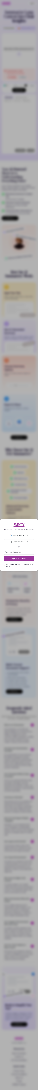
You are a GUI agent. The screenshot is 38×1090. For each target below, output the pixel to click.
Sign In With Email (19, 558)
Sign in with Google (20, 535)
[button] (35, 521)
